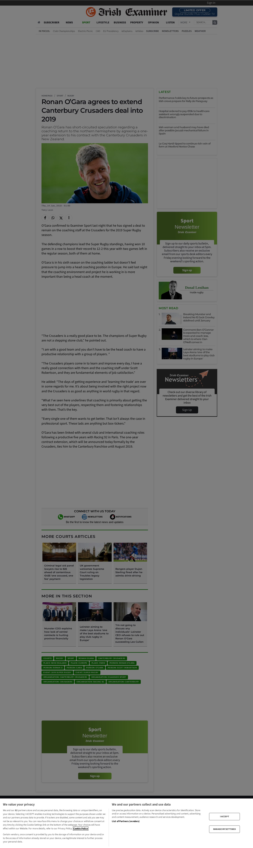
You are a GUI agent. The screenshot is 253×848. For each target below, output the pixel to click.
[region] (126, 823)
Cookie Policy (80, 828)
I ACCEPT (224, 816)
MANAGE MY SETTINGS (224, 829)
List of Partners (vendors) (125, 821)
